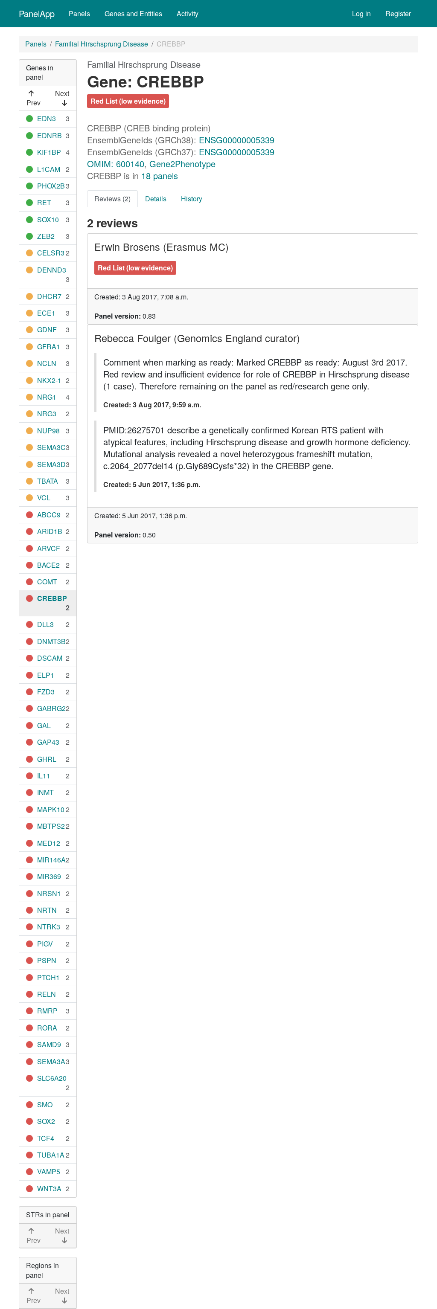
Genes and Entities (133, 13)
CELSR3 (50, 253)
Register (398, 13)
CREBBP (52, 598)
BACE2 (48, 565)
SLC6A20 (52, 1078)
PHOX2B (51, 186)
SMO (44, 1104)
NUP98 (48, 430)
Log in (361, 13)
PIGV (45, 944)
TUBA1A (50, 1155)
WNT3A (49, 1188)
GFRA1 (48, 346)
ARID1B (49, 531)
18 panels (159, 175)
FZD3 (46, 692)
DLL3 (45, 624)
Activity (187, 13)
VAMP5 (48, 1171)
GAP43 (48, 742)
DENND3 (51, 270)
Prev (33, 102)
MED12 (48, 843)
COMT (47, 581)
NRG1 (46, 397)
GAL (44, 725)
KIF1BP (49, 152)
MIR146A (51, 860)
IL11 (43, 776)
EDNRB (49, 135)
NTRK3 (48, 927)
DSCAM (49, 658)
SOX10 (48, 219)
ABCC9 (49, 515)
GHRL (46, 759)
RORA (47, 1028)
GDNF (47, 329)
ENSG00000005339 (236, 140)
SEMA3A (51, 1061)
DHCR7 (49, 296)
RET (44, 202)
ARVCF (48, 548)
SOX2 (46, 1121)
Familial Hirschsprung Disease (101, 44)
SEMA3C (51, 447)
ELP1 (45, 675)
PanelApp (37, 13)
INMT (45, 792)
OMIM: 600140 (115, 163)
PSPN (46, 960)
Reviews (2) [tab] (112, 198)
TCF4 (45, 1138)
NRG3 (46, 413)
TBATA (47, 481)
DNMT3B (51, 641)
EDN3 (46, 118)
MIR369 (49, 876)
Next (62, 93)
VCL (43, 497)
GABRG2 (51, 708)
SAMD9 (49, 1044)
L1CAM (48, 169)
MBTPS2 (51, 826)
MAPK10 (50, 809)
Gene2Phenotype (182, 163)
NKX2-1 (49, 380)
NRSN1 (49, 893)
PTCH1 (48, 977)
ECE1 (46, 313)
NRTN (47, 910)
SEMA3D (51, 464)
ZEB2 (46, 236)
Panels (79, 13)
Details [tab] (155, 198)
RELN (46, 994)
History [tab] (191, 198)
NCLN (46, 363)
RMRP (47, 1011)
